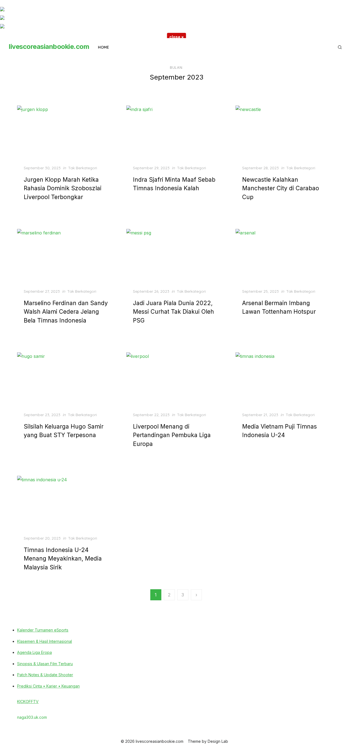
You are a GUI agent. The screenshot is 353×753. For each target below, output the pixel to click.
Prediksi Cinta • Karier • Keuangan (48, 686)
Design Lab (218, 741)
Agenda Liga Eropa (34, 652)
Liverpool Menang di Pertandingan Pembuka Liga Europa (172, 435)
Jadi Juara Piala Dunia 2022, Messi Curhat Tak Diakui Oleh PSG (173, 312)
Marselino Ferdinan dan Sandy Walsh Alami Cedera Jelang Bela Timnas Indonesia (66, 312)
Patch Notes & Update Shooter (45, 674)
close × (176, 37)
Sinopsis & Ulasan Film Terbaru (45, 663)
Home (103, 47)
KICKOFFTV (28, 701)
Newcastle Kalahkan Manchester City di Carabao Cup (280, 188)
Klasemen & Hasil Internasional (44, 641)
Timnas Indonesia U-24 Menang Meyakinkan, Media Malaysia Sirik (63, 558)
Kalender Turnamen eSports (42, 630)
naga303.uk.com (32, 717)
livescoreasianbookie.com (49, 47)
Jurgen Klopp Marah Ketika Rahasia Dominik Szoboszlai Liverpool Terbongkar (62, 188)
